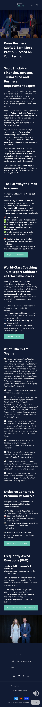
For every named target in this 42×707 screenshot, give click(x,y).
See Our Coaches (14, 336)
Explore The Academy (15, 255)
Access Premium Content (17, 543)
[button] (4, 4)
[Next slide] (26, 654)
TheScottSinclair (17, 702)
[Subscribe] (32, 667)
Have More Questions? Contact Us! (21, 608)
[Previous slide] (16, 654)
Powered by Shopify (28, 702)
